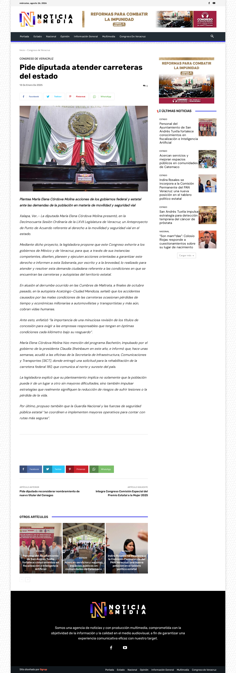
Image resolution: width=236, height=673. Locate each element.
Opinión (144, 669)
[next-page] (27, 579)
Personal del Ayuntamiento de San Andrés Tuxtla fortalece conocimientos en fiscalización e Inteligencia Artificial (40, 562)
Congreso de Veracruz (38, 50)
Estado (40, 551)
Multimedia (183, 669)
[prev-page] (22, 579)
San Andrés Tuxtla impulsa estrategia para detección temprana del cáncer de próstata (178, 217)
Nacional (164, 232)
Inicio (22, 50)
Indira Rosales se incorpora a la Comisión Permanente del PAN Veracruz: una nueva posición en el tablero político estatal (127, 562)
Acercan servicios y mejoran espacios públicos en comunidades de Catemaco (84, 566)
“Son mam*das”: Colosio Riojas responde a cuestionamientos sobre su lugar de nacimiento (177, 241)
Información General (162, 669)
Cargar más (185, 255)
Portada (109, 669)
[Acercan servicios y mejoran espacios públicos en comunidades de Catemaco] (84, 548)
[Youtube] (214, 3)
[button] (212, 36)
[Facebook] (209, 3)
